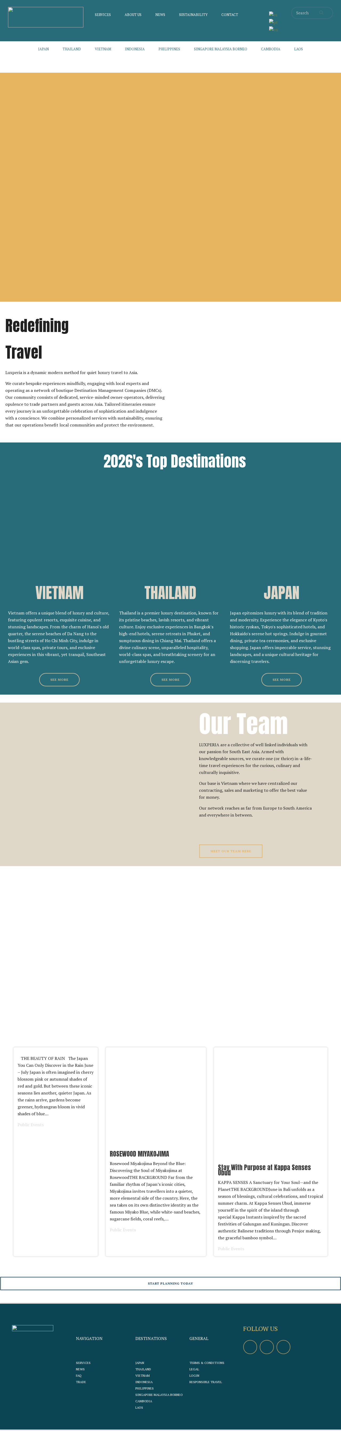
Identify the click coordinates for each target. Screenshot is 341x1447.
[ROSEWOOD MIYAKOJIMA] (156, 1151)
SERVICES (103, 14)
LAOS (298, 49)
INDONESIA (135, 49)
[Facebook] (250, 1347)
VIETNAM (103, 49)
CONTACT (229, 14)
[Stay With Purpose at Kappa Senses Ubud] (270, 1151)
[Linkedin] (266, 1347)
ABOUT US (133, 14)
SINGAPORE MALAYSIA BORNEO (220, 49)
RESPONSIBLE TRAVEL (205, 1382)
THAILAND (72, 49)
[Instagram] (283, 1347)
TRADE (81, 1382)
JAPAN (43, 49)
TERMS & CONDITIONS (206, 1363)
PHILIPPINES (169, 49)
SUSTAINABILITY (193, 14)
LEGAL (194, 1369)
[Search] (321, 13)
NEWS (160, 14)
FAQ (79, 1376)
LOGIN (194, 1376)
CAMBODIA (270, 49)
